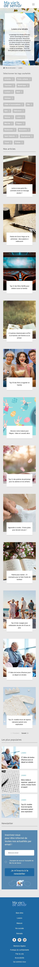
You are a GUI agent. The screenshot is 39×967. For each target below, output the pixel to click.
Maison (19, 923)
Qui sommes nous (19, 962)
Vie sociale (19, 928)
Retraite (19, 933)
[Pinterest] (19, 940)
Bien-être (19, 913)
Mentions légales (19, 946)
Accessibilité (19, 958)
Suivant (24, 733)
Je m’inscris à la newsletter (19, 872)
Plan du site (19, 954)
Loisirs (19, 918)
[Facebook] (14, 940)
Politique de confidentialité (19, 950)
